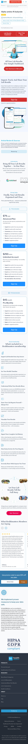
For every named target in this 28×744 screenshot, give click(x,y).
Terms (19, 721)
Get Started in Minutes (14, 69)
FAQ (2, 699)
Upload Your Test (15, 1)
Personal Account (5, 667)
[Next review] (6, 528)
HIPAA (12, 726)
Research (3, 5)
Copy (23, 582)
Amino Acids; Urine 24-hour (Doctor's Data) (13, 20)
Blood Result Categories (7, 677)
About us (3, 696)
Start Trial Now (22, 33)
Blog (2, 702)
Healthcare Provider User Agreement (12, 723)
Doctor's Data (6, 23)
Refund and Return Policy (14, 729)
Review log (14, 151)
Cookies (19, 726)
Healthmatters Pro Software (8, 670)
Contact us (14, 711)
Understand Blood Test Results (9, 683)
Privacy (6, 726)
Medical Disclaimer (9, 721)
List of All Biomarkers (6, 680)
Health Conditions (5, 689)
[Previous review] (2, 528)
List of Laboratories (6, 686)
